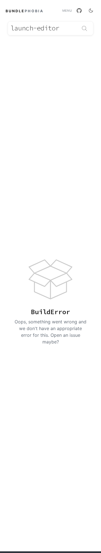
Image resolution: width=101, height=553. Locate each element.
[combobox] (50, 28)
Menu (67, 11)
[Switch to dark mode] (90, 11)
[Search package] (84, 28)
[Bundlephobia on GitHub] (79, 11)
